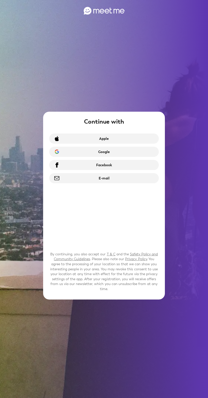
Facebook (104, 165)
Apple (104, 139)
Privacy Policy (136, 259)
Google (104, 152)
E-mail (104, 178)
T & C (111, 254)
